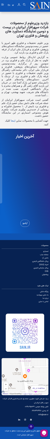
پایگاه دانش (44, 291)
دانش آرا (45, 258)
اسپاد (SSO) (43, 264)
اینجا (13, 120)
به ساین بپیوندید (42, 295)
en (9, 5)
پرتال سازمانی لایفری (41, 267)
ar (13, 5)
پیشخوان (45, 274)
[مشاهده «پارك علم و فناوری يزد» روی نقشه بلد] (25, 376)
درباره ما (45, 298)
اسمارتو (45, 251)
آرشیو (25, 223)
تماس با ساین (43, 301)
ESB (46, 271)
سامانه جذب (44, 254)
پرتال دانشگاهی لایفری (40, 261)
